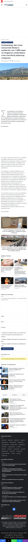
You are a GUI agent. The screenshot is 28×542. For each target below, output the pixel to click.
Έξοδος (10, 440)
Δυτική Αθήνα (5, 444)
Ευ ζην (19, 446)
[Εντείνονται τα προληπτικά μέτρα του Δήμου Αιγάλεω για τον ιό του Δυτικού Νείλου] (7, 262)
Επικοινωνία (6, 537)
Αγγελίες (16, 440)
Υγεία (18, 453)
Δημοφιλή (5, 394)
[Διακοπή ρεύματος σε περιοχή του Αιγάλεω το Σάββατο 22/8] (4, 370)
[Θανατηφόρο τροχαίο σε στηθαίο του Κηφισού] (5, 426)
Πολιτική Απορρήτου (20, 537)
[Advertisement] (14, 22)
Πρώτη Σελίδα (9, 42)
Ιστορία (9, 448)
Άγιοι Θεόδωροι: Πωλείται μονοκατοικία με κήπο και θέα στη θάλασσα (17, 400)
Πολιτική (12, 451)
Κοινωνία (16, 448)
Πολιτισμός (19, 451)
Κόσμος (23, 448)
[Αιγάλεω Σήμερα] (8, 5)
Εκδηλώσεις (14, 444)
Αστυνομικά (12, 442)
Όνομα (2, 316)
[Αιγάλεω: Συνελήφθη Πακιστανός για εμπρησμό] (21, 280)
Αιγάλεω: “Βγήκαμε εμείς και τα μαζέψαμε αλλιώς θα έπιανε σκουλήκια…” (16, 387)
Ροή (13, 453)
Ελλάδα (7, 39)
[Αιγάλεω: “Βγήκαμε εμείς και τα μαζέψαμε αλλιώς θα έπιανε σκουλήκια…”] (4, 387)
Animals (4, 440)
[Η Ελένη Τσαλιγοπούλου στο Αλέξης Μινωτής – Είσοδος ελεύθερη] (7, 280)
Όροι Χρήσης (12, 537)
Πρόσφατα (14, 394)
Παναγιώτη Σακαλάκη (18, 534)
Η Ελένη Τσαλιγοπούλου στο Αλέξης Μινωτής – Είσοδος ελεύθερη (6, 286)
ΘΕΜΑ (4, 448)
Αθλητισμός (5, 442)
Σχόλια (23, 394)
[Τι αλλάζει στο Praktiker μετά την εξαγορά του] (4, 375)
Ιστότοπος (3, 327)
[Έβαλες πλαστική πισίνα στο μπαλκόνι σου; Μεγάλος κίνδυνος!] (5, 414)
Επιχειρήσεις (11, 446)
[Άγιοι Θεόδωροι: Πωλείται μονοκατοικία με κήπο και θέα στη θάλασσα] (5, 400)
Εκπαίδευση (22, 444)
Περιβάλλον (5, 451)
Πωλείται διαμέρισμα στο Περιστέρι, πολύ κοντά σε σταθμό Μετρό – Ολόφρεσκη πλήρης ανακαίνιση (18, 420)
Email (2, 321)
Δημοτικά (20, 442)
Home (3, 39)
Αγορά (23, 440)
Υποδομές (4, 455)
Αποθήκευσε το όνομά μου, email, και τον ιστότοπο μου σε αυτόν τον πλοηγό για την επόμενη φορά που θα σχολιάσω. (13, 334)
